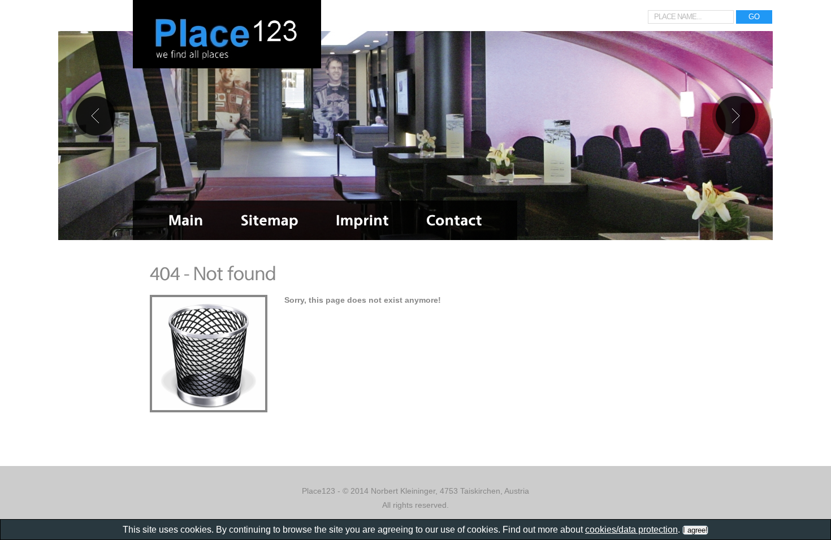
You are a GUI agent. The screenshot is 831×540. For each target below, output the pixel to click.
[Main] (186, 220)
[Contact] (454, 220)
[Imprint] (362, 220)
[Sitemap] (269, 220)
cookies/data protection (631, 529)
